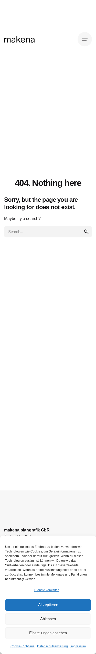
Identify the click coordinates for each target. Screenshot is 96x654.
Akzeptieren (48, 604)
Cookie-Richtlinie (22, 646)
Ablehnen (48, 619)
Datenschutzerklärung (52, 646)
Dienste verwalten (46, 590)
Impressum (78, 646)
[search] (86, 231)
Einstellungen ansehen (48, 633)
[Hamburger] (85, 39)
